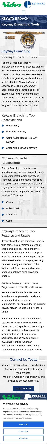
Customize (23, 431)
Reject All (23, 438)
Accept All (23, 424)
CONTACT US (23, 388)
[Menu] (44, 19)
